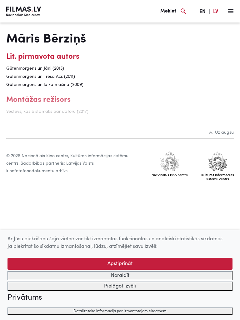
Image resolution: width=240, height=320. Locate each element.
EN (202, 11)
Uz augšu (224, 132)
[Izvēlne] (231, 11)
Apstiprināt (120, 263)
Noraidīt (120, 275)
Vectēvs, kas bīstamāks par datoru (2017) (47, 111)
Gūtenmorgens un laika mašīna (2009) (44, 84)
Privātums (25, 298)
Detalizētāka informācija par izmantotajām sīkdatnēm (120, 311)
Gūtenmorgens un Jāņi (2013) (35, 68)
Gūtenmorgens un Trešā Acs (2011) (40, 76)
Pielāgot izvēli (120, 286)
